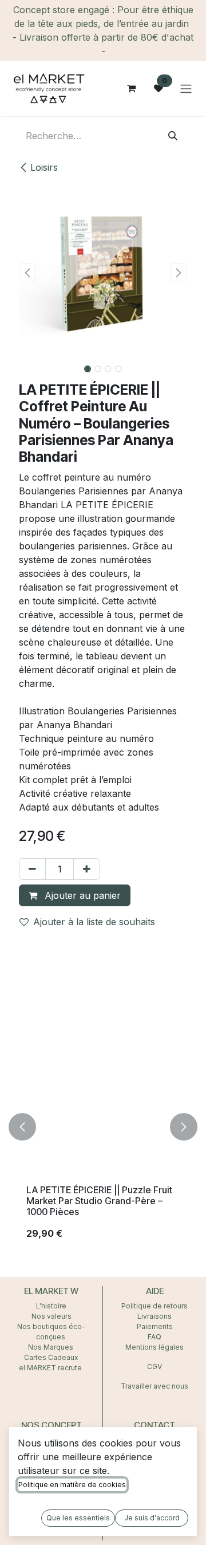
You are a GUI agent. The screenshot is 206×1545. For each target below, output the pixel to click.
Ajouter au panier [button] (81, 895)
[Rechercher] (173, 136)
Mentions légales (154, 1347)
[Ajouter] (86, 869)
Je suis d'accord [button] (152, 1517)
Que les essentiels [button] (78, 1517)
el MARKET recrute (51, 1367)
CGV (154, 1366)
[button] (27, 272)
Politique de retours (154, 1306)
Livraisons (154, 1316)
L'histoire (51, 1306)
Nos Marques (51, 1347)
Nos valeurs (51, 1316)
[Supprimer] (32, 869)
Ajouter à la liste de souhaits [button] (94, 921)
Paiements (155, 1326)
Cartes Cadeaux (51, 1357)
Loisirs (44, 167)
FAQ (154, 1336)
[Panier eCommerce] (131, 88)
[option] (103, 1127)
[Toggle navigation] (186, 88)
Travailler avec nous (154, 1386)
